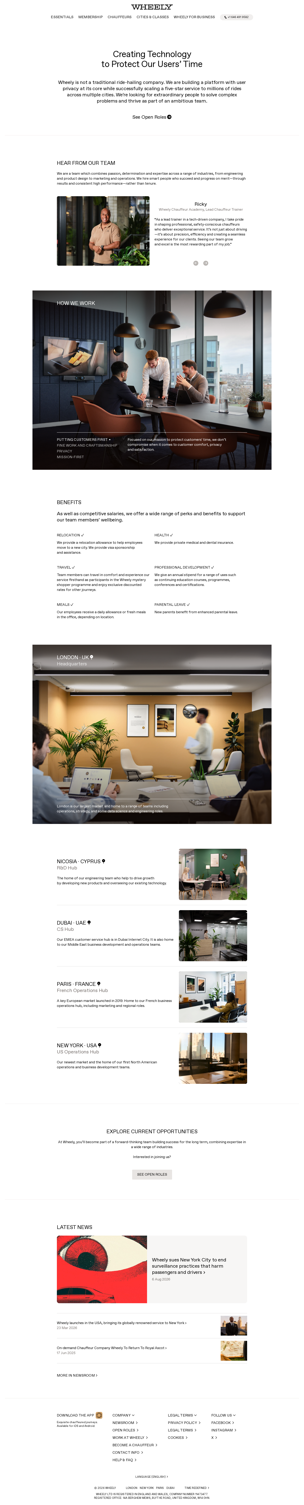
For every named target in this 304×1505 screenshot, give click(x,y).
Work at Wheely (128, 1438)
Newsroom (123, 1423)
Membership (90, 17)
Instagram (222, 1430)
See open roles (152, 1174)
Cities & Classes (153, 17)
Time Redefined (195, 1488)
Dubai (170, 1488)
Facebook (221, 1423)
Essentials (62, 17)
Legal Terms (180, 1415)
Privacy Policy (182, 1423)
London (132, 1488)
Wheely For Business (194, 17)
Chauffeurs (120, 17)
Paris (160, 1488)
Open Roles (124, 1430)
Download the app (75, 1415)
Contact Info (126, 1452)
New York (147, 1488)
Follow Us (221, 1415)
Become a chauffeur (133, 1445)
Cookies (176, 1438)
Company (122, 1415)
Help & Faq (123, 1460)
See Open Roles (152, 117)
